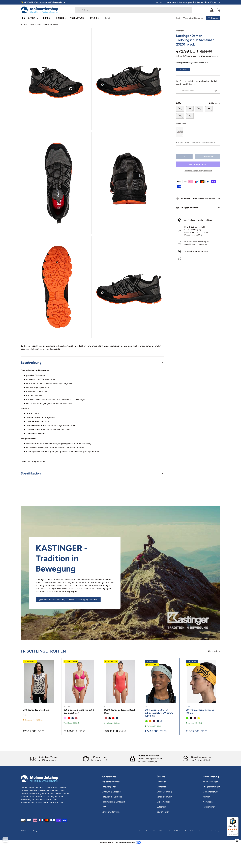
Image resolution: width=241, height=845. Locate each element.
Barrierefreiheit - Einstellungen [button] (209, 831)
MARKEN (94, 18)
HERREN (46, 18)
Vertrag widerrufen (110, 812)
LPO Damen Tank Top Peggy (36, 710)
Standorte (171, 2)
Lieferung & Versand (111, 791)
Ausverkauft (207, 157)
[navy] (72, 718)
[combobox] (133, 10)
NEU (23, 18)
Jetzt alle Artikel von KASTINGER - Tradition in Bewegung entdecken (68, 600)
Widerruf (162, 831)
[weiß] (24, 715)
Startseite (24, 24)
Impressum (131, 831)
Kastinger (180, 31)
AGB (153, 831)
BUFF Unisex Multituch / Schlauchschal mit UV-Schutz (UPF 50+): (159, 713)
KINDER (60, 18)
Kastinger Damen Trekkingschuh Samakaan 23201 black (45, 24)
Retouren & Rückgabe (112, 796)
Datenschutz (143, 831)
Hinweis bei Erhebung (106, 842)
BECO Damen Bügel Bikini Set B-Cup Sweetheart (79, 711)
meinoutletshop (31, 831)
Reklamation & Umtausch (113, 801)
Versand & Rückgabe (193, 18)
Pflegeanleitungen (211, 786)
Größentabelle (214, 103)
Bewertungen (163, 812)
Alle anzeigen (214, 651)
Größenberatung (211, 791)
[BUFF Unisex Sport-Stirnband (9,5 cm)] (202, 681)
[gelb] (198, 718)
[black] (109, 718)
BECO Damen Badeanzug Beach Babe (119, 711)
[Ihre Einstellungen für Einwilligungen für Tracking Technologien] (237, 841)
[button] (219, 10)
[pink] (65, 718)
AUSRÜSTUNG (77, 18)
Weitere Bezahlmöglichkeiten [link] (198, 170)
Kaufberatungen (210, 781)
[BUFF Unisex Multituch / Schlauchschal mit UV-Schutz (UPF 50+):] (161, 681)
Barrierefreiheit (190, 831)
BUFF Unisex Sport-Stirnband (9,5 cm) (200, 711)
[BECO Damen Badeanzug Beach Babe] (120, 681)
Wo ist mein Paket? (110, 781)
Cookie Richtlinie (175, 831)
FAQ (178, 18)
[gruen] (146, 721)
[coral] (76, 718)
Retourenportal (186, 2)
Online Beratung (164, 791)
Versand (188, 56)
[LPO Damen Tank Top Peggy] (39, 681)
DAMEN (32, 18)
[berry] (154, 721)
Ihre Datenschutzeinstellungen (125, 842)
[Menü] (236, 818)
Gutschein (161, 807)
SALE (107, 18)
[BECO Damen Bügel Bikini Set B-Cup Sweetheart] (80, 681)
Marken (206, 796)
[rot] (69, 718)
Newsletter (208, 801)
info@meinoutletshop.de (48, 349)
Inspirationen (209, 807)
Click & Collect (163, 801)
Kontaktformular (153, 346)
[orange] (150, 721)
